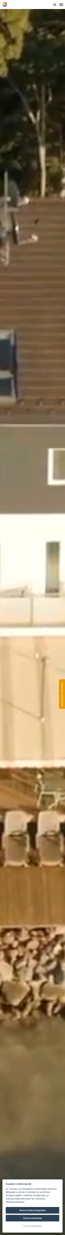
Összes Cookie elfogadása (32, 1210)
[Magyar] (54, 4)
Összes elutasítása (32, 1218)
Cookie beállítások (32, 1226)
